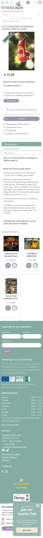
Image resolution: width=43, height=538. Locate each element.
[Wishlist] (28, 2)
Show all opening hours (10, 425)
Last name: (26, 332)
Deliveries (5, 460)
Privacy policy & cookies (11, 454)
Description (10, 144)
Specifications (12, 148)
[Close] (37, 505)
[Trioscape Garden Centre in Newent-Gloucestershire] (12, 7)
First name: (6, 332)
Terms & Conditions (9, 457)
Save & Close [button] (11, 528)
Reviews (9, 152)
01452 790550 (9, 444)
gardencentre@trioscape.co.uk (15, 447)
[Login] (35, 2)
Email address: (8, 341)
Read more (11, 101)
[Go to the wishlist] (28, 2)
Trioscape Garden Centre (11, 435)
